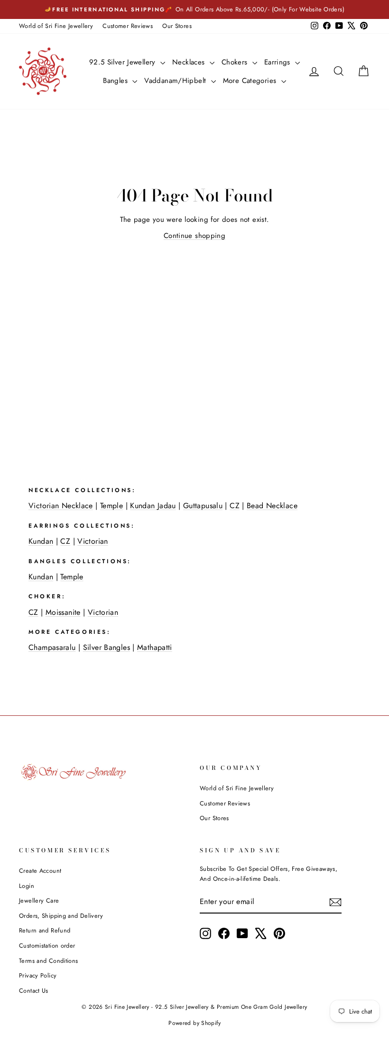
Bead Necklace (272, 505)
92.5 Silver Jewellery (123, 62)
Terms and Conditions (48, 960)
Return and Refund (44, 930)
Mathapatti (154, 647)
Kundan (40, 541)
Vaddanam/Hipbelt (176, 80)
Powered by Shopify (194, 1023)
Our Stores (177, 25)
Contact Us (33, 990)
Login (26, 885)
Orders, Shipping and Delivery (61, 915)
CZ (235, 505)
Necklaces (189, 62)
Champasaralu (52, 647)
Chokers (236, 62)
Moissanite (63, 612)
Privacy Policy (37, 975)
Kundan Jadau (153, 505)
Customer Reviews (127, 25)
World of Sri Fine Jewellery (56, 25)
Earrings (278, 62)
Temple (111, 505)
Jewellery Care (39, 900)
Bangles (116, 80)
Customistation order (47, 945)
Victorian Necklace (60, 505)
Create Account (40, 870)
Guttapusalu (202, 505)
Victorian (92, 541)
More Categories (251, 80)
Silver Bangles (106, 647)
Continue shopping (194, 235)
